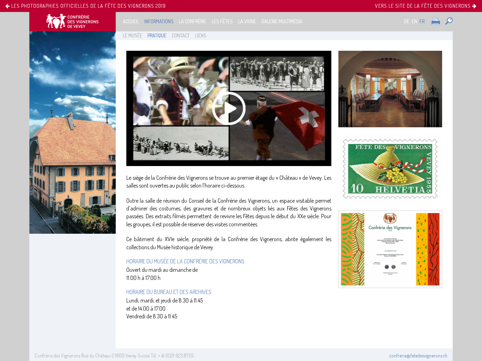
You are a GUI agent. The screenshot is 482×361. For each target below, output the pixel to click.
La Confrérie (192, 21)
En (414, 21)
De (406, 21)
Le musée (132, 35)
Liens (200, 35)
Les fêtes (222, 21)
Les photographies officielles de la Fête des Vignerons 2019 (88, 6)
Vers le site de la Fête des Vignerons (423, 6)
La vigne (247, 21)
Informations (159, 21)
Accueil (131, 21)
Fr (422, 21)
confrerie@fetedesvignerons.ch (418, 356)
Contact (181, 35)
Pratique (157, 35)
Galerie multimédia (281, 21)
